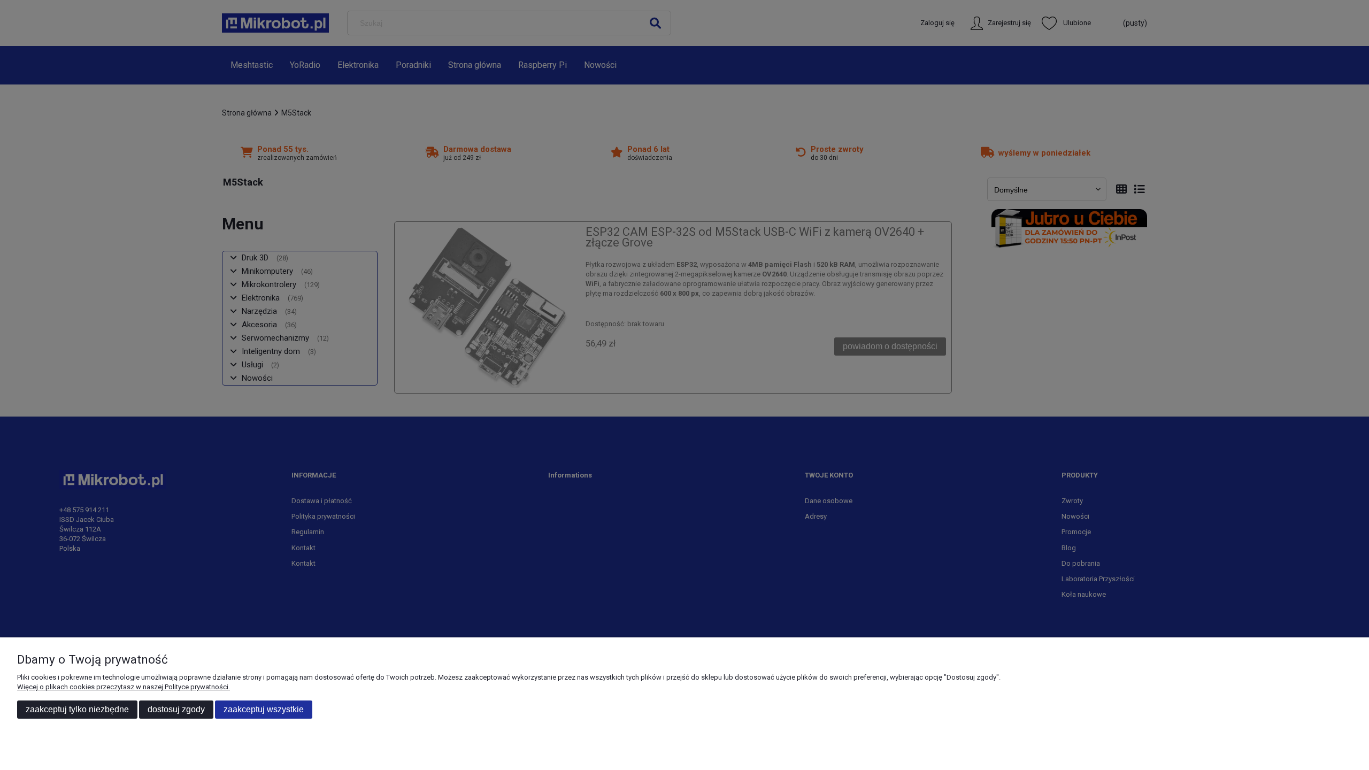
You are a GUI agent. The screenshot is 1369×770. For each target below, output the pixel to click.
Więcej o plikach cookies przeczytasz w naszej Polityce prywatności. (123, 687)
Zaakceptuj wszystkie (264, 709)
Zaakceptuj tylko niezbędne (77, 709)
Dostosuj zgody (176, 709)
